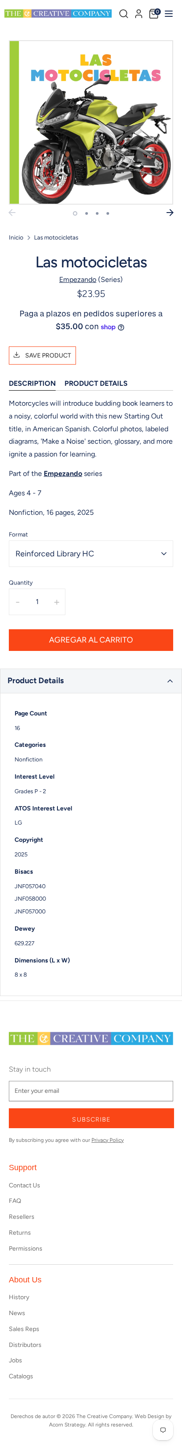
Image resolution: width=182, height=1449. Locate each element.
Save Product (47, 355)
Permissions (25, 1248)
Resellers (21, 1217)
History (19, 1297)
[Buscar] (123, 13)
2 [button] (86, 213)
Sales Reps (24, 1329)
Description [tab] (32, 383)
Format (18, 534)
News (17, 1313)
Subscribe (91, 1119)
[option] (91, 122)
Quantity (21, 582)
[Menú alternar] (168, 13)
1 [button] (75, 213)
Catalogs (21, 1376)
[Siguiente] (170, 212)
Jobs (15, 1360)
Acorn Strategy (67, 1425)
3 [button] (97, 213)
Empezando (77, 279)
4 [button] (107, 213)
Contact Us (24, 1185)
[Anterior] (12, 212)
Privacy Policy (107, 1140)
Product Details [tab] (96, 383)
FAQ (15, 1201)
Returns (20, 1232)
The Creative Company (104, 1416)
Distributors (25, 1345)
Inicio (16, 237)
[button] (91, 681)
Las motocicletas (56, 237)
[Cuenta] (138, 12)
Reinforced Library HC (54, 554)
